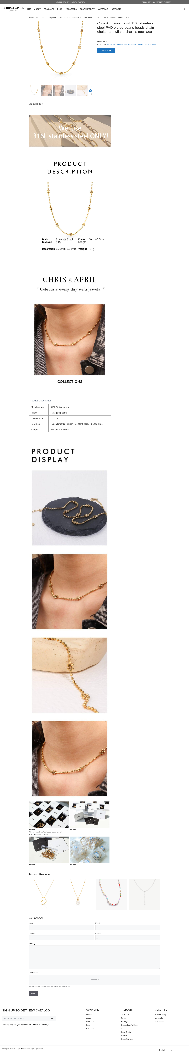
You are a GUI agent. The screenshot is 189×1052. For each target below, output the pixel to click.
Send (33, 994)
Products (49, 9)
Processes (71, 9)
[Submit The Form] (52, 1018)
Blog (59, 9)
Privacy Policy (25, 1049)
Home (28, 9)
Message (32, 944)
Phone (98, 933)
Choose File (94, 980)
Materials (103, 9)
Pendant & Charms (135, 44)
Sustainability (87, 9)
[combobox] (97, 937)
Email (97, 923)
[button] (88, 24)
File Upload (33, 973)
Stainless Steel (121, 44)
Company (32, 933)
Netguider (40, 1049)
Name (31, 923)
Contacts (116, 9)
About (37, 9)
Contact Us (106, 50)
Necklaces (111, 44)
